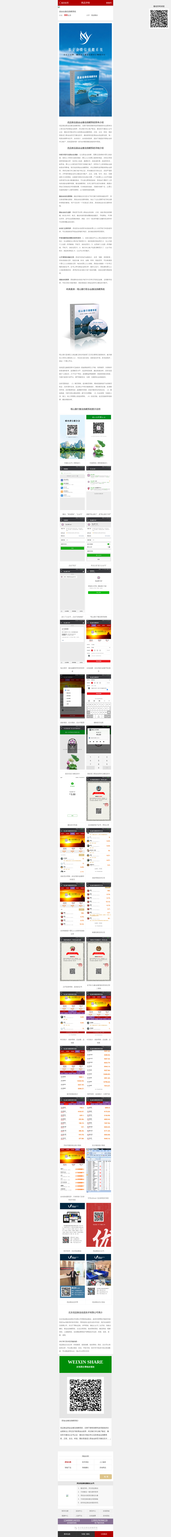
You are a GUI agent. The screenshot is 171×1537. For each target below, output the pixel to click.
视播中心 (65, 1516)
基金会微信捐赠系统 (67, 11)
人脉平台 (79, 1516)
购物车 (109, 3)
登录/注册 (65, 1511)
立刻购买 (104, 1534)
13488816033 (72, 1521)
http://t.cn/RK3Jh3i (82, 1351)
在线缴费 (92, 1516)
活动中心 (79, 1511)
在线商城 (106, 1511)
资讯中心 (92, 1511)
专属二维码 (85, 1534)
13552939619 (99, 1521)
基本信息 (67, 1534)
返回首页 (65, 3)
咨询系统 (106, 1516)
